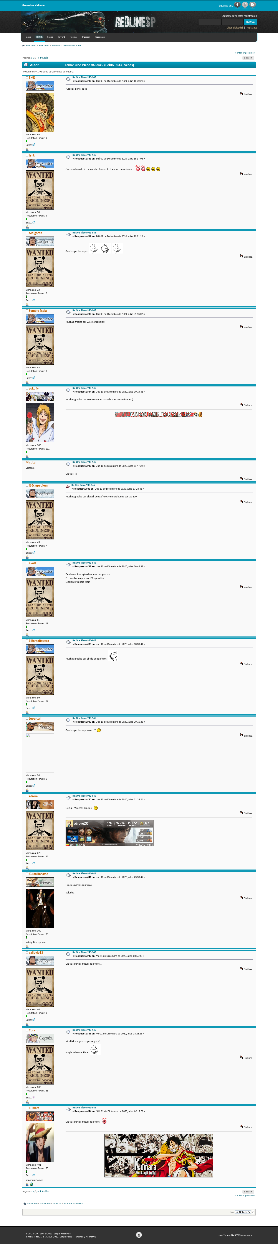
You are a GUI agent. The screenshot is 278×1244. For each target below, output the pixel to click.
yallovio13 (36, 953)
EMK (32, 78)
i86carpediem (38, 485)
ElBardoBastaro (39, 641)
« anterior (240, 53)
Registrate (251, 28)
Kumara (34, 1108)
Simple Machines (62, 1233)
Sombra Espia (38, 311)
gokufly (34, 388)
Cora (32, 1030)
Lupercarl (35, 718)
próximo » (250, 53)
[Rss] (252, 8)
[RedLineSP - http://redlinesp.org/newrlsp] (95, 32)
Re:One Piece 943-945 (84, 77)
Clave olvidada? (235, 28)
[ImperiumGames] (31, 1185)
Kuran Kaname (38, 874)
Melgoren (35, 233)
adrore (33, 796)
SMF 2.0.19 (32, 1233)
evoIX (32, 563)
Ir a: (232, 1212)
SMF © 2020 (46, 1233)
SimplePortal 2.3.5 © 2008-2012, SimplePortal (49, 1237)
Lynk (32, 155)
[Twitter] (245, 8)
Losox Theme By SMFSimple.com (234, 1235)
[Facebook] (238, 8)
